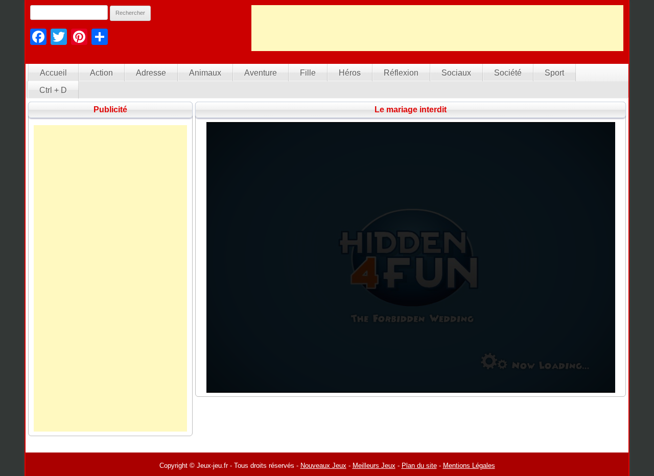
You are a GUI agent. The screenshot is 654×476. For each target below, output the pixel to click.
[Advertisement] (437, 28)
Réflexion (401, 72)
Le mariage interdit (411, 109)
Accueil (53, 72)
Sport (554, 72)
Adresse (151, 72)
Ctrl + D (53, 90)
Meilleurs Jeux (374, 465)
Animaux (205, 72)
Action (101, 72)
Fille (308, 72)
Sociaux (456, 72)
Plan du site (419, 465)
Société (508, 72)
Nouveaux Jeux (323, 465)
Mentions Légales (469, 465)
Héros (350, 72)
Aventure (260, 72)
